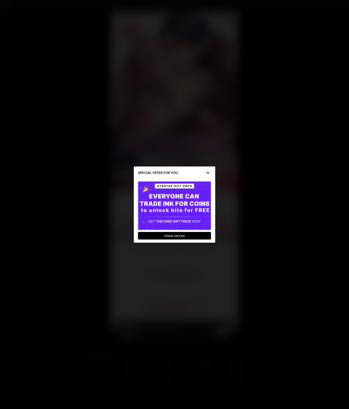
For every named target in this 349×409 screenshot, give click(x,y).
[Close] (208, 173)
